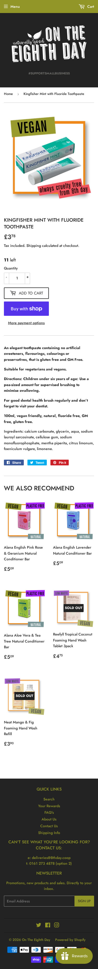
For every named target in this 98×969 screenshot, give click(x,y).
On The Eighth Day (36, 939)
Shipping (33, 245)
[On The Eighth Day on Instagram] (56, 925)
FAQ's (49, 812)
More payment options (26, 322)
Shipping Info (49, 832)
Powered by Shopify (70, 939)
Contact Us (49, 826)
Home (8, 93)
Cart (90, 6)
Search (49, 799)
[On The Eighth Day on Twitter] (38, 925)
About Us (49, 819)
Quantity (11, 268)
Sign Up (84, 901)
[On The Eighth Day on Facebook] (47, 925)
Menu (15, 6)
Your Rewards (49, 805)
